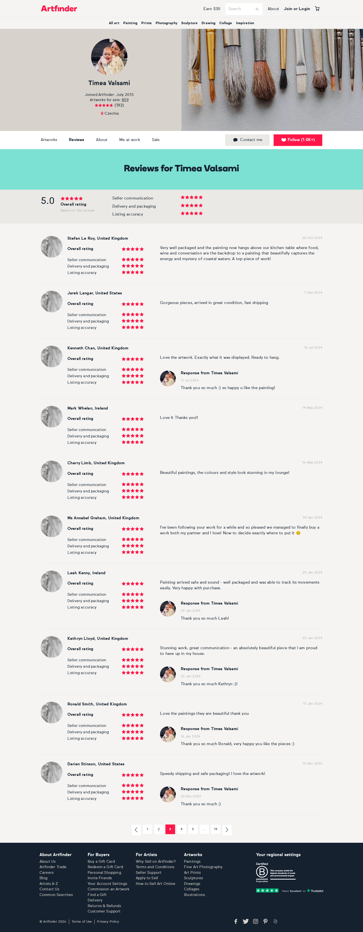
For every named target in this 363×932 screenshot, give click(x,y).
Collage (225, 23)
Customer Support (104, 911)
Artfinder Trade (53, 867)
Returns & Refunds (104, 906)
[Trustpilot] (289, 890)
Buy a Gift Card (101, 861)
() (301, 140)
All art (114, 23)
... (204, 829)
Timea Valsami (109, 83)
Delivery (95, 900)
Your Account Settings (107, 884)
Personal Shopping (104, 873)
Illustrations (194, 895)
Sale (156, 140)
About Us (48, 861)
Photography (166, 23)
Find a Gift (97, 895)
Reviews (76, 140)
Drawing (208, 23)
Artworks (49, 140)
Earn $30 (211, 9)
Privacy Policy (108, 921)
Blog (44, 878)
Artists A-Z (49, 884)
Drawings (192, 884)
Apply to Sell (147, 878)
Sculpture (189, 23)
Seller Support (148, 873)
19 (215, 829)
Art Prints (192, 873)
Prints (146, 23)
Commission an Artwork (108, 889)
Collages (191, 889)
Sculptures (193, 878)
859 (125, 100)
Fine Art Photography (203, 867)
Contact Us (50, 889)
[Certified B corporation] (276, 873)
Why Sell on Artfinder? (156, 861)
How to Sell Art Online (156, 884)
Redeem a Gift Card (105, 867)
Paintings (192, 861)
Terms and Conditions (155, 867)
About (273, 9)
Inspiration (245, 23)
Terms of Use (82, 921)
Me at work (129, 140)
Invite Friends (100, 878)
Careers (47, 873)
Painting (130, 23)
